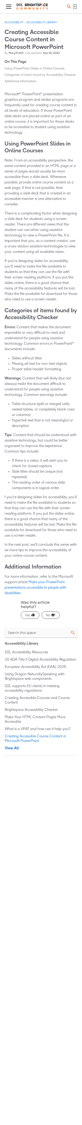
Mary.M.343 (16, 53)
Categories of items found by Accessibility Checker (40, 75)
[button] (68, 7)
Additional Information (20, 81)
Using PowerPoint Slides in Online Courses (34, 68)
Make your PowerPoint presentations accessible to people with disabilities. (35, 587)
